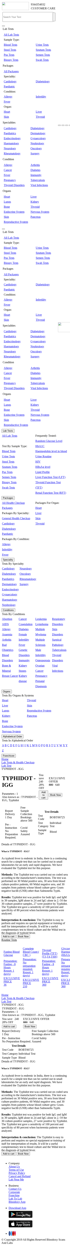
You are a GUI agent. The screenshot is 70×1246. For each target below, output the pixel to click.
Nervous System (40, 211)
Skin (6, 116)
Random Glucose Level (48, 440)
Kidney (35, 201)
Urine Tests (42, 44)
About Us (14, 1166)
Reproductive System (16, 221)
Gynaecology (38, 138)
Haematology (11, 143)
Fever (7, 101)
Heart (7, 111)
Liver (39, 111)
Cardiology (10, 81)
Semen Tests (43, 54)
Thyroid (40, 116)
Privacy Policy (17, 1173)
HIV (38, 461)
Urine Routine (43, 456)
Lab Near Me (16, 1179)
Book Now (55, 795)
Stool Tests (10, 49)
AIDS (5, 624)
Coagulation (25, 624)
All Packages (11, 71)
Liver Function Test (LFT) (50, 477)
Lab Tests (8, 430)
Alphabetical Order (12, 736)
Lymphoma (41, 624)
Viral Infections (39, 185)
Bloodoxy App (17, 1201)
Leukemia (41, 618)
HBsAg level (42, 466)
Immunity (36, 175)
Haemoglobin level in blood (51, 451)
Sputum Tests (43, 49)
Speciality (8, 559)
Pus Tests (9, 54)
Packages (8, 498)
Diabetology (43, 81)
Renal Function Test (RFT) (50, 492)
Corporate (14, 1192)
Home (4, 759)
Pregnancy (10, 180)
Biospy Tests (11, 59)
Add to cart (43, 795)
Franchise (14, 1195)
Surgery (35, 153)
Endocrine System (14, 211)
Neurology (10, 148)
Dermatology (38, 133)
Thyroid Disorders (14, 185)
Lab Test (6, 765)
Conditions (8, 610)
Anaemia (7, 634)
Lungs (7, 201)
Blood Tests (10, 44)
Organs (6, 691)
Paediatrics (10, 133)
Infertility (41, 96)
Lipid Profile (42, 472)
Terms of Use (16, 1169)
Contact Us (15, 1188)
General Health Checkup (16, 518)
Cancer (8, 170)
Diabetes (35, 170)
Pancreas (36, 216)
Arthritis (35, 165)
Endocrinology (12, 138)
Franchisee (8, 755)
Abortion (7, 618)
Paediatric (9, 86)
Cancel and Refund (20, 1176)
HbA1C (40, 446)
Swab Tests (42, 59)
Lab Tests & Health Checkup (17, 762)
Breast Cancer (10, 675)
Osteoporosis (42, 660)
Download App (17, 1207)
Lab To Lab (15, 1198)
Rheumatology (12, 153)
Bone (7, 206)
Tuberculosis (38, 180)
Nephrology (37, 143)
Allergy (8, 96)
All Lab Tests (11, 34)
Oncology (36, 148)
